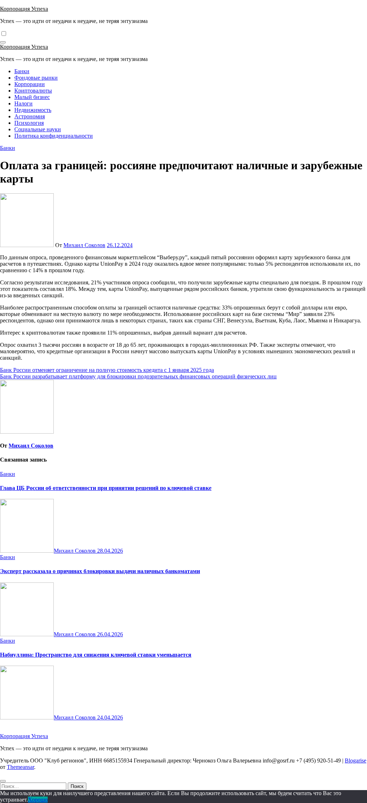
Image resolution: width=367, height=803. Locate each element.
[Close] (3, 781)
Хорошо (38, 800)
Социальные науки (37, 129)
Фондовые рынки (36, 78)
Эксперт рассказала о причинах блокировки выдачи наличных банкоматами (100, 571)
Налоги (23, 103)
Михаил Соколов (84, 245)
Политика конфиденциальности (53, 136)
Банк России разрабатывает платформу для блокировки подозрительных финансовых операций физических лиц (138, 376)
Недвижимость (32, 110)
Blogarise (355, 760)
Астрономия (29, 116)
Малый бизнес (32, 97)
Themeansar (20, 767)
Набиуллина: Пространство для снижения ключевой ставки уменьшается (95, 655)
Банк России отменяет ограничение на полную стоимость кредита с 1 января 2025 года (107, 370)
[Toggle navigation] (3, 42)
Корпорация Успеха (24, 9)
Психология (29, 123)
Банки (21, 71)
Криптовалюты (33, 91)
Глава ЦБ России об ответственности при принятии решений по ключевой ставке (105, 488)
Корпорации (29, 84)
